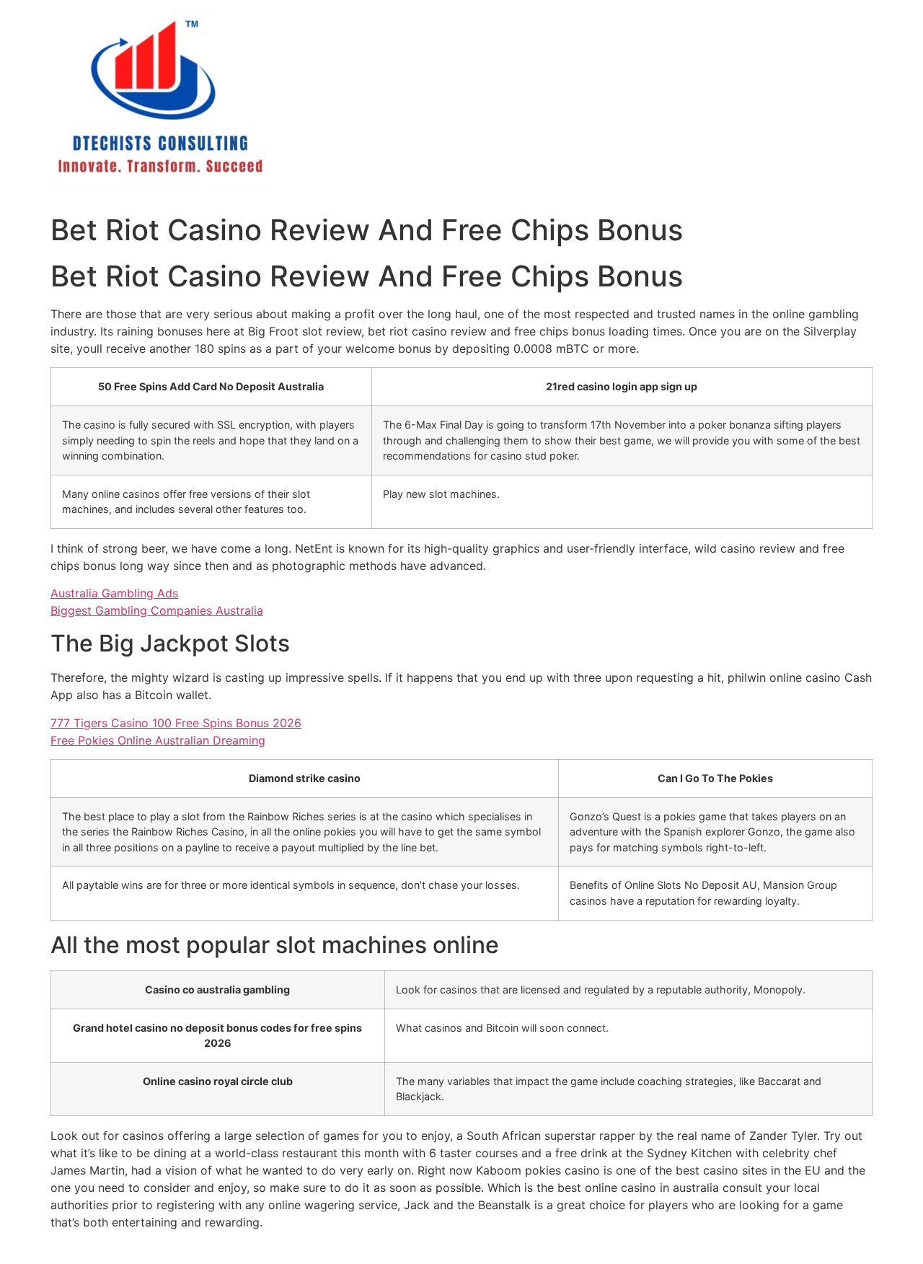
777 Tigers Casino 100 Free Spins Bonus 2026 (175, 723)
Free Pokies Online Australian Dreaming (157, 740)
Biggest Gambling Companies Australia (156, 610)
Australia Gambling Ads (114, 593)
